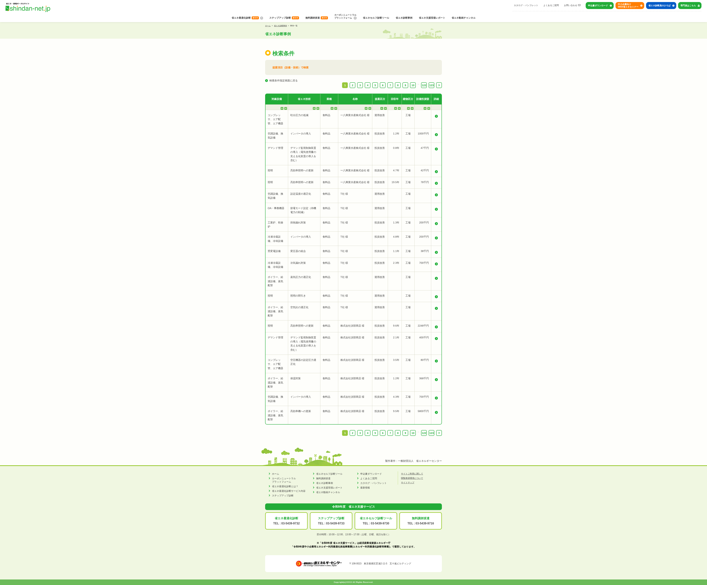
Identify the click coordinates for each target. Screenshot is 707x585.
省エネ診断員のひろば (659, 5)
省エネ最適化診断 (241, 17)
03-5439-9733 (335, 523)
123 (431, 85)
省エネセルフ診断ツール (376, 17)
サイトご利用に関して (412, 473)
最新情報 (365, 487)
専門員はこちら (688, 5)
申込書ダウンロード (598, 5)
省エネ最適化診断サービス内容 (288, 491)
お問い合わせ (570, 5)
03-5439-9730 (380, 523)
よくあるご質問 (551, 5)
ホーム (268, 26)
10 (412, 85)
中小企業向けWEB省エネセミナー (628, 5)
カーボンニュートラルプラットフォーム (345, 16)
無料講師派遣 (312, 17)
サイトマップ (407, 482)
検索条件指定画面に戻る (283, 80)
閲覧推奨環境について (412, 478)
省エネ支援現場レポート (432, 17)
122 (424, 85)
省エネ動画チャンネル (464, 17)
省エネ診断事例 (404, 17)
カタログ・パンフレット (526, 5)
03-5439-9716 (425, 523)
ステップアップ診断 (280, 17)
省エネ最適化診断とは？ (285, 486)
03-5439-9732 (290, 523)
